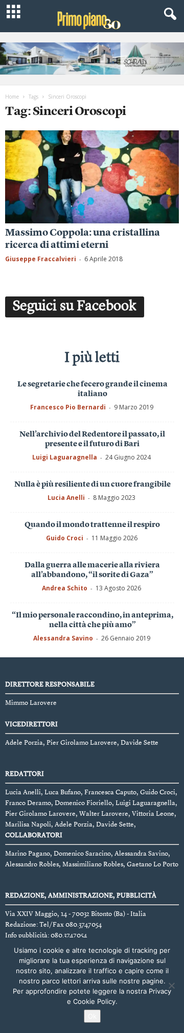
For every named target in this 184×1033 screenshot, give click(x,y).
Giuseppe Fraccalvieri (40, 259)
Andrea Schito (64, 588)
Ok (92, 1016)
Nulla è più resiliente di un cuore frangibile (92, 485)
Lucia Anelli (66, 497)
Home (12, 96)
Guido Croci (64, 538)
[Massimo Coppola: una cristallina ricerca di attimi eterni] (92, 176)
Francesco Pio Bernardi (68, 407)
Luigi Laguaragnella (64, 457)
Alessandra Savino (63, 638)
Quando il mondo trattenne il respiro (92, 525)
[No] (171, 985)
